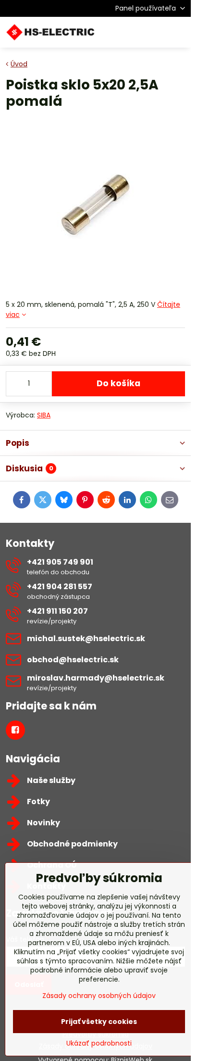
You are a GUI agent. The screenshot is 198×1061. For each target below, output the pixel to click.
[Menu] (179, 32)
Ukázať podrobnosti (99, 1043)
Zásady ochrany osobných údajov (99, 995)
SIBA (43, 415)
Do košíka (118, 383)
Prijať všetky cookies (99, 1021)
